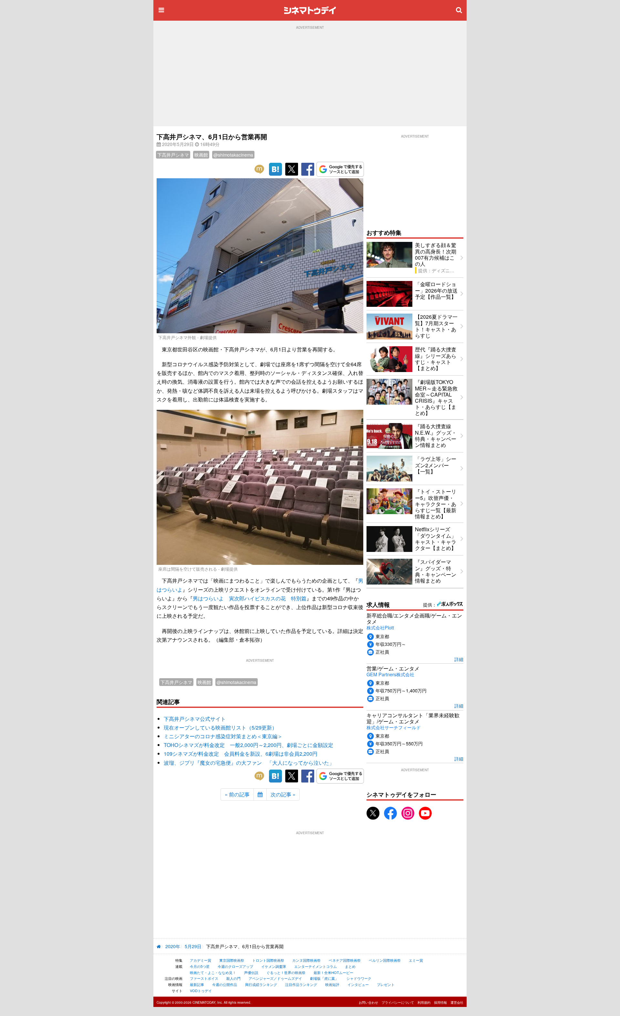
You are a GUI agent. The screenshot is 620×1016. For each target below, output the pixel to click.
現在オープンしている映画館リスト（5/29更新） (220, 727)
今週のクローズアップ (235, 966)
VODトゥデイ (201, 990)
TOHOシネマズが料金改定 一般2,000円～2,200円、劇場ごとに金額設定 (248, 745)
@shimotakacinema (233, 154)
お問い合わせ (368, 1002)
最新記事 (197, 984)
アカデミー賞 (200, 960)
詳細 (458, 659)
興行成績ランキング (261, 984)
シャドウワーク (358, 978)
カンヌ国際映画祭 (306, 960)
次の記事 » (283, 794)
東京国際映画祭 (231, 960)
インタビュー (358, 984)
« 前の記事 (237, 794)
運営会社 (456, 1002)
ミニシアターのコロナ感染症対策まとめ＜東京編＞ (223, 736)
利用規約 (424, 1002)
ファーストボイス (204, 978)
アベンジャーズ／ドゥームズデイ (275, 978)
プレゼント (386, 984)
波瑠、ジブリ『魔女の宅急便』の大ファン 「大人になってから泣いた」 (249, 762)
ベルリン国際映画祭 (385, 960)
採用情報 (440, 1002)
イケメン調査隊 (273, 966)
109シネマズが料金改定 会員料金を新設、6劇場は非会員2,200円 (240, 753)
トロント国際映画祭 (268, 960)
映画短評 (332, 984)
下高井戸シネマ (173, 154)
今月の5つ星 (200, 966)
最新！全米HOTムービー (333, 972)
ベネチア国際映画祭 (345, 960)
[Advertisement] (310, 78)
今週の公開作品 (224, 984)
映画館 (201, 154)
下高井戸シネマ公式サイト (195, 718)
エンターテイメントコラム (315, 966)
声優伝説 (251, 972)
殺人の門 (233, 978)
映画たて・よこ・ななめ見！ (213, 972)
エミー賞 (416, 960)
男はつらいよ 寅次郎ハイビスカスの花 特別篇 (249, 598)
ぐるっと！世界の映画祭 (285, 972)
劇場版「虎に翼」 (324, 978)
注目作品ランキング (301, 984)
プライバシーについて (398, 1002)
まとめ (350, 966)
